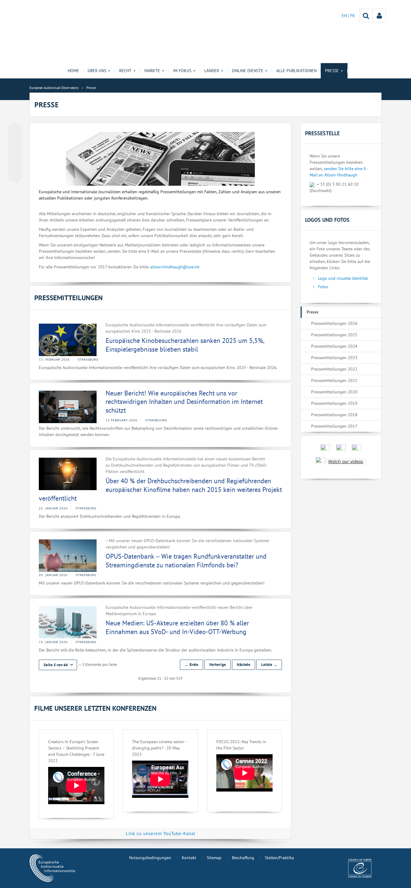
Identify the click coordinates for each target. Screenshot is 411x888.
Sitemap (214, 857)
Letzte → (269, 664)
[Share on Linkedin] (15, 164)
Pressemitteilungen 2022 (334, 369)
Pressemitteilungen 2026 (334, 323)
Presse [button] (332, 70)
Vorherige (217, 664)
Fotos (323, 286)
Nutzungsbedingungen (150, 857)
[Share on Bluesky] (15, 130)
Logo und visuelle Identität (343, 278)
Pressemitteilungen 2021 (334, 380)
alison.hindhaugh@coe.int (174, 267)
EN (345, 15)
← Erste (191, 664)
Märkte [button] (152, 70)
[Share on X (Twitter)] (15, 141)
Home (73, 70)
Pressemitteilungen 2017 (334, 426)
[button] (58, 665)
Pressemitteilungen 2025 (334, 334)
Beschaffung (243, 857)
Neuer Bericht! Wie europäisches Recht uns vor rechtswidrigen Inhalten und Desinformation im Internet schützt (184, 401)
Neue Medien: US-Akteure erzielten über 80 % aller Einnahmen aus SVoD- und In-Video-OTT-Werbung (177, 627)
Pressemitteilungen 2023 (334, 357)
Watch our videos (345, 461)
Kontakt (189, 857)
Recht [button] (125, 70)
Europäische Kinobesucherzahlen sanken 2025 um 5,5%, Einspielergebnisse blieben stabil (185, 344)
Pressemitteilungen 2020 (334, 392)
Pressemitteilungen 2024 (334, 346)
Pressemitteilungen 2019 (334, 403)
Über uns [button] (97, 70)
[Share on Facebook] (15, 152)
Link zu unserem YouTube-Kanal (160, 833)
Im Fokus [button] (182, 70)
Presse (312, 312)
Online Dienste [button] (247, 70)
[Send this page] (15, 175)
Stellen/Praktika (279, 857)
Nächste (243, 664)
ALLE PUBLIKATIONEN (296, 70)
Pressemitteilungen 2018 (334, 414)
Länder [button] (211, 70)
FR (352, 15)
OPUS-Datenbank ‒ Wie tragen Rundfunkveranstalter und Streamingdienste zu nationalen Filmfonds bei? (186, 560)
